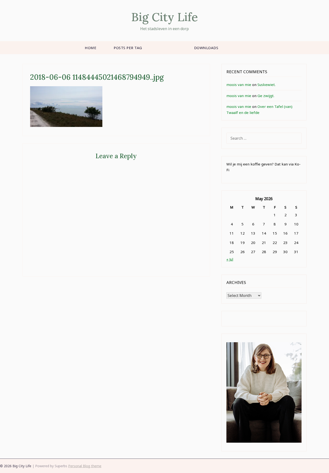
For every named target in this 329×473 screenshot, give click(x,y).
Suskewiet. (266, 84)
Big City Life (164, 17)
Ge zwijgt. (265, 95)
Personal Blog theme (84, 466)
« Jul (229, 259)
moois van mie (238, 84)
